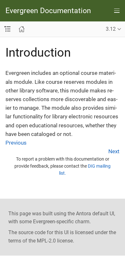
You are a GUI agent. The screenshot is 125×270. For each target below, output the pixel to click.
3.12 (111, 29)
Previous (16, 142)
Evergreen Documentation (48, 10)
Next (114, 151)
